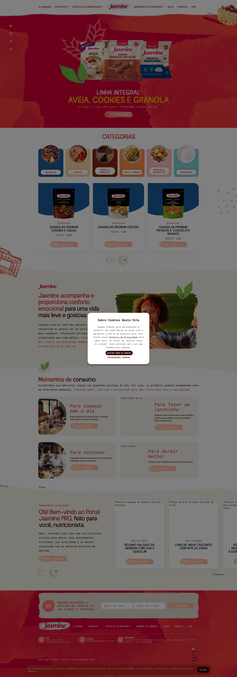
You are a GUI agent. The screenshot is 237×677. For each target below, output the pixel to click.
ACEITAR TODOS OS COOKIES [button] (119, 353)
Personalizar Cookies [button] (119, 357)
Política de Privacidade (123, 337)
